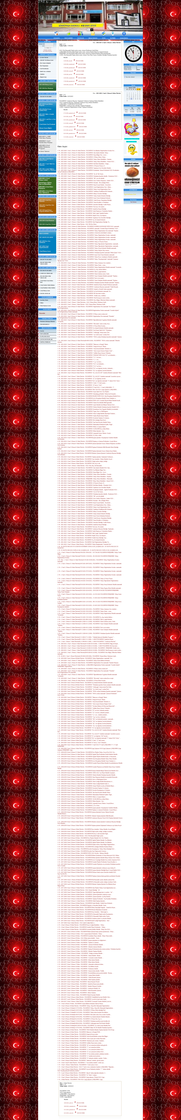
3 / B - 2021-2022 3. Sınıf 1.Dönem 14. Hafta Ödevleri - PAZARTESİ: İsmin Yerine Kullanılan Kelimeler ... (84, 516)
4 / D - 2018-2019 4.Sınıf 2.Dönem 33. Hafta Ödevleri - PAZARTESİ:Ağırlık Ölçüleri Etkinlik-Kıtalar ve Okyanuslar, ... (88, 756)
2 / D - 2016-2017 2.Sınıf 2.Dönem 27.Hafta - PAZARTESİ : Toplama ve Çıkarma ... (79, 942)
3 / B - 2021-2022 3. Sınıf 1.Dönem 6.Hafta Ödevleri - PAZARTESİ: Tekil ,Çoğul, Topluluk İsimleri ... (83, 533)
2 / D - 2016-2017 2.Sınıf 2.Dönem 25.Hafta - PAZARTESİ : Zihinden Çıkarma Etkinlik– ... (80, 947)
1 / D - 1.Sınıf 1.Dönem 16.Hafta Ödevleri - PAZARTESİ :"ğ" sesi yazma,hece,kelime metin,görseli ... (83, 1045)
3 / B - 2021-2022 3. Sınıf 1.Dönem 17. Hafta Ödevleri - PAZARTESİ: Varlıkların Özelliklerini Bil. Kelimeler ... (85, 509)
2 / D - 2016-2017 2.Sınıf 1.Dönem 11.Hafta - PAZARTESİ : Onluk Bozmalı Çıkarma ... (80, 977)
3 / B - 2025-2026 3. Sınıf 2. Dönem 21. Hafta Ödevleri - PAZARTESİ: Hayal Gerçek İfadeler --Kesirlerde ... (85, 185)
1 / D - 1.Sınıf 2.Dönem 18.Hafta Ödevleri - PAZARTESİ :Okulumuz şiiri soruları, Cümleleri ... (81, 1041)
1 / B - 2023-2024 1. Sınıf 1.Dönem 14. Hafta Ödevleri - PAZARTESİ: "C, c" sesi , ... (79, 359)
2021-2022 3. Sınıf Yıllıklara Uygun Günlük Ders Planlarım (47, 169)
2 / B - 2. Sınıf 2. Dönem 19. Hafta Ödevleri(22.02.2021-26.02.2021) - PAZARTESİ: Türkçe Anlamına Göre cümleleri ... (88, 609)
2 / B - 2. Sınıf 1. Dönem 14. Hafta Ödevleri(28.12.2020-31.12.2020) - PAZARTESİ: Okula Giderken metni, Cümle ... (87, 621)
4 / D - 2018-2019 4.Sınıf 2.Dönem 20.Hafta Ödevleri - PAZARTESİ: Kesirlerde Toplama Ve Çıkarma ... (84, 788)
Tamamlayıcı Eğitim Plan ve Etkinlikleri (45, 183)
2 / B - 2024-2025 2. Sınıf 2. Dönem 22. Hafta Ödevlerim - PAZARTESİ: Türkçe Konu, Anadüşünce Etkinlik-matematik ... (88, 257)
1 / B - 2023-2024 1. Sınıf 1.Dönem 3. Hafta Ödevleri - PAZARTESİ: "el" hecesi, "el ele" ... (80, 385)
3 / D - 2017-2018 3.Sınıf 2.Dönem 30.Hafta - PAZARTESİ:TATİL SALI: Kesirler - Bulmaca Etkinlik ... (84, 853)
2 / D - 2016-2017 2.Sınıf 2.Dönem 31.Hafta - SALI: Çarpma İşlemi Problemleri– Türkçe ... (80, 934)
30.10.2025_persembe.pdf (69, 119)
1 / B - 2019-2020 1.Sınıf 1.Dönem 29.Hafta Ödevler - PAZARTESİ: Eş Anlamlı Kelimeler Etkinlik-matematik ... (86, 682)
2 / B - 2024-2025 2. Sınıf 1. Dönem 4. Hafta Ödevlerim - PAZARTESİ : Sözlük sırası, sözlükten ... (82, 295)
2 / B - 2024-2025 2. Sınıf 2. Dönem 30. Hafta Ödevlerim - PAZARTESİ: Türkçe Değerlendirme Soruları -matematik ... (87, 239)
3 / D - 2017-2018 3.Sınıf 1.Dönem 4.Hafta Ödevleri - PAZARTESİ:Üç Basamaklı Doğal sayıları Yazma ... (84, 916)
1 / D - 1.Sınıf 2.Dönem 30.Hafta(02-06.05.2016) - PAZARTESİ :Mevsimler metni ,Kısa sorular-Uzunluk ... (84, 1014)
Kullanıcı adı (41, 44)
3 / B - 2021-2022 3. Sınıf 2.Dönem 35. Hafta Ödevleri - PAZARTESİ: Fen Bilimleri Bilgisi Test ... (82, 470)
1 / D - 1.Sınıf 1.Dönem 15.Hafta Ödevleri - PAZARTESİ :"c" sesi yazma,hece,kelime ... (79, 1047)
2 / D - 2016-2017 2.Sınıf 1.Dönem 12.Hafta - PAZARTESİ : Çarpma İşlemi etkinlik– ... (79, 975)
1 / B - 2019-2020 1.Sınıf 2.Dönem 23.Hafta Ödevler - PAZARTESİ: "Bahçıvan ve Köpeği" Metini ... (83, 697)
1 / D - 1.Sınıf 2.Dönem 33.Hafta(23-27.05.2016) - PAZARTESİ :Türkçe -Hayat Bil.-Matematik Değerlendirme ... (86, 1008)
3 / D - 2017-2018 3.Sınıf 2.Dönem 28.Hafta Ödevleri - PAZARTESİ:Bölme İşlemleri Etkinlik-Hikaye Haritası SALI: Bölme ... (89, 857)
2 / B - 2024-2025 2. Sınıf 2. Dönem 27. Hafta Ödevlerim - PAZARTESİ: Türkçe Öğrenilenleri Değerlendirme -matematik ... (88, 246)
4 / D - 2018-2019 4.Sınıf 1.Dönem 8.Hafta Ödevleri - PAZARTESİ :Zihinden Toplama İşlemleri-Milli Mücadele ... (86, 816)
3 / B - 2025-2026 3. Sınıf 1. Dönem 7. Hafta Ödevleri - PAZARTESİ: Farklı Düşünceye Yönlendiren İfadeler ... (85, 211)
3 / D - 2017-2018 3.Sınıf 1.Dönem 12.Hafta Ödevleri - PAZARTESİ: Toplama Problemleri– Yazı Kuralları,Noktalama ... (88, 899)
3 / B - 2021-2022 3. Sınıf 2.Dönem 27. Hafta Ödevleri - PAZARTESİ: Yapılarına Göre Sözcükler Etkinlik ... (85, 487)
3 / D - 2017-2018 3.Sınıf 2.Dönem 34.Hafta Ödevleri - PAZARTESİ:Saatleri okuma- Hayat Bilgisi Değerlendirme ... (87, 844)
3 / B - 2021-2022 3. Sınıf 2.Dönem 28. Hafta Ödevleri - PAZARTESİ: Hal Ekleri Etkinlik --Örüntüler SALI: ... (85, 485)
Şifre (43, 45)
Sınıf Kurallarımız (44, 68)
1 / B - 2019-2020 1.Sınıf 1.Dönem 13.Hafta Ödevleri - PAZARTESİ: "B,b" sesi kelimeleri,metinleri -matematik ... (86, 719)
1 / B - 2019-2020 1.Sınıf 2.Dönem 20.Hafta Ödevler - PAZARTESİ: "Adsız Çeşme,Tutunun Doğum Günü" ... (85, 704)
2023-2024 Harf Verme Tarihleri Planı (45, 109)
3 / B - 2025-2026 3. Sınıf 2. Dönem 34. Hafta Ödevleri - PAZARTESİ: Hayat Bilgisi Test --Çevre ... (83, 155)
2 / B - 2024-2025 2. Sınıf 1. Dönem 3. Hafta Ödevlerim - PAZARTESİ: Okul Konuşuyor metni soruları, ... (84, 298)
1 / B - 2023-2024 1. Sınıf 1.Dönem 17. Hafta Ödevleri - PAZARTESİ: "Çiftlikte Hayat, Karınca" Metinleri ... (85, 353)
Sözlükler (42, 74)
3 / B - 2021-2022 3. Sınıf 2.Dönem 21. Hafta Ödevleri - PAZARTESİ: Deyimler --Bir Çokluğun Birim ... (84, 500)
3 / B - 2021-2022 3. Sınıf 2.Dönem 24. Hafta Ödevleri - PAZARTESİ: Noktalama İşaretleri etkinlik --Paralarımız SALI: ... (88, 494)
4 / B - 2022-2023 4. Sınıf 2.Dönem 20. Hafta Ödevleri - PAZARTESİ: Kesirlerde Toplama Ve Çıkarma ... (84, 418)
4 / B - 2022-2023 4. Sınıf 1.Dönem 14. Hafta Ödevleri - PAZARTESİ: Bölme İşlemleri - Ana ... (81, 431)
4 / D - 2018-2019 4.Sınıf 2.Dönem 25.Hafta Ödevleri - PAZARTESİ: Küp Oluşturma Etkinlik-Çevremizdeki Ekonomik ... (88, 777)
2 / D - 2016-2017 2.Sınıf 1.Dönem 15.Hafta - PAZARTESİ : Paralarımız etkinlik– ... (79, 968)
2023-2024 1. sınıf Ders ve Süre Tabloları (47, 120)
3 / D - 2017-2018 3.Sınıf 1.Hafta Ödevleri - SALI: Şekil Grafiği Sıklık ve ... (77, 923)
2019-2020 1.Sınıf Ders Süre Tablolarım (46, 205)
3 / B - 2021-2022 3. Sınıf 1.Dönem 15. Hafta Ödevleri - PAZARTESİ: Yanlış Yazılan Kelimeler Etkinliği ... (84, 513)
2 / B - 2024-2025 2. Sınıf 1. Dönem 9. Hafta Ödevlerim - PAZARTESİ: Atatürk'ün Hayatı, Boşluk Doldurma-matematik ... (88, 284)
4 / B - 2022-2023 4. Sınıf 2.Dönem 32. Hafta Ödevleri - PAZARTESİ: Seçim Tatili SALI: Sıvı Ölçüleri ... (84, 391)
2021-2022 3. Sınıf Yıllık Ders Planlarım (47, 164)
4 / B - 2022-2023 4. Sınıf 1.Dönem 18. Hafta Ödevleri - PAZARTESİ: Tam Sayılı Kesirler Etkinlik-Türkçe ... (85, 422)
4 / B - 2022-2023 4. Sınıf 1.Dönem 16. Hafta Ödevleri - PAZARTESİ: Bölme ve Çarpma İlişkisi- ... (82, 426)
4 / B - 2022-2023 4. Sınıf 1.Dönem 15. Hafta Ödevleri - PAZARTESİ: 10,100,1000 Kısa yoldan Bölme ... (84, 429)
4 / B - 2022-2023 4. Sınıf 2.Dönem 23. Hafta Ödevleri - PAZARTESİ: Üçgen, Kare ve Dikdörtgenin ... (83, 411)
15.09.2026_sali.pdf (68, 60)
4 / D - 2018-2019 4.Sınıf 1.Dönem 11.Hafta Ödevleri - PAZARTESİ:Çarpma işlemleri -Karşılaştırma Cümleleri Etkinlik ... (88, 808)
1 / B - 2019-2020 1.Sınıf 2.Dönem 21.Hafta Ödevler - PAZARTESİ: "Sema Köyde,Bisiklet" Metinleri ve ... (84, 701)
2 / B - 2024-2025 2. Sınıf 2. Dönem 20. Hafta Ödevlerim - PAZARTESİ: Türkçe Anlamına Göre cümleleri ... (85, 263)
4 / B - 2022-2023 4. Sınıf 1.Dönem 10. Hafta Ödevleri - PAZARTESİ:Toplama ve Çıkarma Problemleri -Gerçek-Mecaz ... (88, 441)
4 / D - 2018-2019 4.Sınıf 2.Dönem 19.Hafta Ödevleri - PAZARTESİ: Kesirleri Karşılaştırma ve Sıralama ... (84, 790)
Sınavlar (42, 331)
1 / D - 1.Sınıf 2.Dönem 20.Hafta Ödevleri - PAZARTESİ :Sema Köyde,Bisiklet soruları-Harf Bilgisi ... (83, 1036)
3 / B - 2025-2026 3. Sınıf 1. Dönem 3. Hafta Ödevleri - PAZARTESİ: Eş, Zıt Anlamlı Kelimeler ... (82, 220)
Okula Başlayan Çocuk (45, 305)
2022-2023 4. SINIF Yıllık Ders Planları (45, 137)
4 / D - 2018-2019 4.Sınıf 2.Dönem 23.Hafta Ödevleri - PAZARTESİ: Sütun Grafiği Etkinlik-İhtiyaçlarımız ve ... (85, 781)
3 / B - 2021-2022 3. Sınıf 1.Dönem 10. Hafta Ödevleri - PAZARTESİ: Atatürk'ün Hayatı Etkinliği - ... (83, 524)
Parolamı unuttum (47, 50)
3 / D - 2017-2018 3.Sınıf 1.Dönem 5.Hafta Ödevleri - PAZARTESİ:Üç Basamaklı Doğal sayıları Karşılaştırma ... (86, 914)
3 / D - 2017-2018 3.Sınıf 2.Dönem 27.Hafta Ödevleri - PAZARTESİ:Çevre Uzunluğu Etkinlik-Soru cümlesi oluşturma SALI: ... (90, 860)
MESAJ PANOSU (93, 38)
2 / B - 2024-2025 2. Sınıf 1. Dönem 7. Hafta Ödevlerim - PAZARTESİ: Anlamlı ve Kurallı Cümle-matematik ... (85, 289)
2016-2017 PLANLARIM (45, 259)
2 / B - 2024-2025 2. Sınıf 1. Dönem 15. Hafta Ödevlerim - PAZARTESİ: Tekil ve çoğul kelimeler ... (82, 271)
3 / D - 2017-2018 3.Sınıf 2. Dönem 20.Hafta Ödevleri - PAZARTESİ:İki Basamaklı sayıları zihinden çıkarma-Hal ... (86, 879)
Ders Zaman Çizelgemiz (45, 63)
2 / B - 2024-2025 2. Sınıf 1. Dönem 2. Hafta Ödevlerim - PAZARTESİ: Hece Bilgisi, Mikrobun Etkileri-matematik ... (87, 300)
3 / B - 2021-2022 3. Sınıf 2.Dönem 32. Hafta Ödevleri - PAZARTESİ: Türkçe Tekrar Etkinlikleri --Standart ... (85, 476)
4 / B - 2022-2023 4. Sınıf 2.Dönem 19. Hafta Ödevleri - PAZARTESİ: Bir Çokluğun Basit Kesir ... (82, 420)
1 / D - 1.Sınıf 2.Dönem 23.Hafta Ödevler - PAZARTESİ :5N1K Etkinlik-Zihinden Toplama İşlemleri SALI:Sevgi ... (86, 1030)
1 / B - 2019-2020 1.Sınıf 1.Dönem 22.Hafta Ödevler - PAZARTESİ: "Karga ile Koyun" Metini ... (82, 699)
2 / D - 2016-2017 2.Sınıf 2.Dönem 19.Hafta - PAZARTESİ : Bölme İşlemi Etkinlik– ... (79, 960)
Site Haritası (133, 202)
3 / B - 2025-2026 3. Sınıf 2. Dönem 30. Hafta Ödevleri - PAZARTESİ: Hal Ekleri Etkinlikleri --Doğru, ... (84, 164)
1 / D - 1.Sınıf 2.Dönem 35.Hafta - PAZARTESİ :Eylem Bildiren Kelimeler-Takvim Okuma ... (81, 1003)
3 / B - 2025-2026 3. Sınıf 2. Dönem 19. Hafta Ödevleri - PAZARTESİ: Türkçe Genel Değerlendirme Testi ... (85, 189)
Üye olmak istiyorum (47, 51)
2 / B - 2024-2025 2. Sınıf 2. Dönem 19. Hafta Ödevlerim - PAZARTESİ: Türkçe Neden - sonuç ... (82, 265)
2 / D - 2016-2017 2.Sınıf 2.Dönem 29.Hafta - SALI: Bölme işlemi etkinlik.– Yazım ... (79, 938)
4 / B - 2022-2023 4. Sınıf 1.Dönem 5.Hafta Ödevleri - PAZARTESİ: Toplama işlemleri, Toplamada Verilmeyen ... (86, 457)
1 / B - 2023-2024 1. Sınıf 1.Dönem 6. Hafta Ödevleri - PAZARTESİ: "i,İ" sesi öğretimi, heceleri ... (82, 378)
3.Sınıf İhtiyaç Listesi (45, 251)
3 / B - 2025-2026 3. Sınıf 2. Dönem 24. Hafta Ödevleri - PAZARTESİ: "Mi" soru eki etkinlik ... (81, 178)
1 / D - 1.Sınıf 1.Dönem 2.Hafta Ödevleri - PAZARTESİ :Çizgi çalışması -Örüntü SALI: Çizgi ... (82, 1077)
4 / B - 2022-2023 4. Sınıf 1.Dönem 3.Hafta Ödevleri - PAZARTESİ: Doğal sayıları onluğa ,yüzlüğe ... (83, 461)
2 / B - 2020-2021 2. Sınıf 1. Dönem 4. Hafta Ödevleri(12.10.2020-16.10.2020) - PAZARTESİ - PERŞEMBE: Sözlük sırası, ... (89, 648)
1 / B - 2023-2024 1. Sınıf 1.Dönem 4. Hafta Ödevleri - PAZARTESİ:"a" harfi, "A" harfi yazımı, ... (82, 383)
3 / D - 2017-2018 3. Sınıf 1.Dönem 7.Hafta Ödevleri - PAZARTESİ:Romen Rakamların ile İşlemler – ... (83, 909)
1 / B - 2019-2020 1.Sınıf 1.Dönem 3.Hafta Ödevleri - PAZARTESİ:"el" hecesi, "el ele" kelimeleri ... (82, 742)
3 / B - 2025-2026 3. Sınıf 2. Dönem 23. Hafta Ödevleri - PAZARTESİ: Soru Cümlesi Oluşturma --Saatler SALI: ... (86, 180)
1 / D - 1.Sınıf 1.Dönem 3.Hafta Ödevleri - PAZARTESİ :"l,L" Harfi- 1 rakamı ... (78, 1075)
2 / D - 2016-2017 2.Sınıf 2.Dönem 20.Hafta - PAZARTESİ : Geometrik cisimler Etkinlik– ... (81, 958)
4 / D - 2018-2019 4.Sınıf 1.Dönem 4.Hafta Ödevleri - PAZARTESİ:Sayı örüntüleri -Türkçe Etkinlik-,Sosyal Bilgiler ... (87, 829)
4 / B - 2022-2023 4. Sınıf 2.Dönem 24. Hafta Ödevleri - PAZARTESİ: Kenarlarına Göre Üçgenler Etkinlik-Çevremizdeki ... (88, 409)
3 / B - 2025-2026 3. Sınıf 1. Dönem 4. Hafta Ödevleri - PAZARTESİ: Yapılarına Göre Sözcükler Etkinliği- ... (85, 217)
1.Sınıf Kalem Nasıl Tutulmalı (47, 124)
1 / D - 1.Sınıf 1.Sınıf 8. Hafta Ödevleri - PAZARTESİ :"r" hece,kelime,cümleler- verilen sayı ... (81, 1062)
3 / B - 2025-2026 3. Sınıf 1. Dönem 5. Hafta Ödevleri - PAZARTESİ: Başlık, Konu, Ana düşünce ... (83, 215)
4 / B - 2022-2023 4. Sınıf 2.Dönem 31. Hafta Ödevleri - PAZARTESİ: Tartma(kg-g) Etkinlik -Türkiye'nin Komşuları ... (87, 394)
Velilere (41, 302)
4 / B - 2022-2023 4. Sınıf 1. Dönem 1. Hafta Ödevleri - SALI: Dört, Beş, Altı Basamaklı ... (80, 465)
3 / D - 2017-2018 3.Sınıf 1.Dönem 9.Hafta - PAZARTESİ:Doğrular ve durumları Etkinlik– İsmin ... (82, 905)
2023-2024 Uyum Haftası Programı (46, 104)
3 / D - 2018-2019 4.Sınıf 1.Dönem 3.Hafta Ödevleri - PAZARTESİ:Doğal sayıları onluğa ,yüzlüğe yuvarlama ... (85, 831)
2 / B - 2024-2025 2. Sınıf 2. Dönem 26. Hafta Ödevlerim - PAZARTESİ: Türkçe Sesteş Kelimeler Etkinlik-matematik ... (87, 248)
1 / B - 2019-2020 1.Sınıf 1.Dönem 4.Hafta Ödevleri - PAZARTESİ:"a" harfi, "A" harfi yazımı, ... (82, 740)
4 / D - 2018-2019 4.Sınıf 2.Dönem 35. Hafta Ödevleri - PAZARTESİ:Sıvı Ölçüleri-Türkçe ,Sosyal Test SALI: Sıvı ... (87, 752)
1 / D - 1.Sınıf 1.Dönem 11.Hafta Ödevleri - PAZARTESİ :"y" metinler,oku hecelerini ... (79, 1056)
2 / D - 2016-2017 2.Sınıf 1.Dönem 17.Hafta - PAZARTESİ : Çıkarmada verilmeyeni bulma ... (81, 964)
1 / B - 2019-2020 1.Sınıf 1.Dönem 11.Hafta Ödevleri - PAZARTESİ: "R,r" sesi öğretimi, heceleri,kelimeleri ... (85, 723)
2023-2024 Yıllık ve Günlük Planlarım (46, 114)
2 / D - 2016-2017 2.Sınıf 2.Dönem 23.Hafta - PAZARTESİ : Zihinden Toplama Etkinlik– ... (80, 951)
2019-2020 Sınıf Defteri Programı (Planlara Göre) (46, 210)
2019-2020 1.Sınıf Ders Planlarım (45, 200)
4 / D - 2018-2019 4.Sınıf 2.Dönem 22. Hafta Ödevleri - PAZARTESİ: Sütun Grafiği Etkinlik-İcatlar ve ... (84, 783)
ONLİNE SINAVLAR (45, 293)
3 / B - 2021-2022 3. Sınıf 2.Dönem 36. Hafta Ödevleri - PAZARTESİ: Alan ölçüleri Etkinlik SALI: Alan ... (84, 468)
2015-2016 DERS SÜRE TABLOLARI (45, 277)
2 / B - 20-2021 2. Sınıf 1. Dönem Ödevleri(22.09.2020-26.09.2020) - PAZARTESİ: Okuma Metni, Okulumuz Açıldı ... (87, 656)
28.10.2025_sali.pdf (68, 116)
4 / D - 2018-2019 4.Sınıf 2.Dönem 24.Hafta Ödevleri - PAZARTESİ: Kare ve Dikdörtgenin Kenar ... (83, 779)
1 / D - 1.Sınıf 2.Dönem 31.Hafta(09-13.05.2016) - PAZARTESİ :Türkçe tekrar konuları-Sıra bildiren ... (83, 1012)
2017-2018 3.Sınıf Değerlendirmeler (43, 246)
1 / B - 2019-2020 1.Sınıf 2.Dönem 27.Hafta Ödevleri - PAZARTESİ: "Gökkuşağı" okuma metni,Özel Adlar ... (85, 687)
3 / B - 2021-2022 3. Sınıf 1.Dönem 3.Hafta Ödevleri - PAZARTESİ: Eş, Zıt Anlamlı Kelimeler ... (82, 540)
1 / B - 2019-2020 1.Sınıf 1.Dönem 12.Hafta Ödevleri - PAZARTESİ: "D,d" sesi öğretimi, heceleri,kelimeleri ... (85, 721)
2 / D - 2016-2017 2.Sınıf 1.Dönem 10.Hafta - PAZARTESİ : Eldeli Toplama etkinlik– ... (79, 979)
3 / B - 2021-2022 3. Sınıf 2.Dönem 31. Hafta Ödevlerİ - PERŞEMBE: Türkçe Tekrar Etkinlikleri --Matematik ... (85, 479)
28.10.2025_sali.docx (68, 130)
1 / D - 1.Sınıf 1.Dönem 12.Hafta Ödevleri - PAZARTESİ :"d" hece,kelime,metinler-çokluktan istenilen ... (84, 1054)
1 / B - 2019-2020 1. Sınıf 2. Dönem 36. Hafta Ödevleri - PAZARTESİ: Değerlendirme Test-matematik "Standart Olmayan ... (89, 663)
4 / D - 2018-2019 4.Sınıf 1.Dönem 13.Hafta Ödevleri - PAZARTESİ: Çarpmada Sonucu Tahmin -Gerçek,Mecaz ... (86, 803)
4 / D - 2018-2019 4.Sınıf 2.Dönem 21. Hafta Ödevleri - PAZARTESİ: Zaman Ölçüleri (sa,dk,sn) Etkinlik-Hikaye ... (86, 786)
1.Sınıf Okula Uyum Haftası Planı (46, 281)
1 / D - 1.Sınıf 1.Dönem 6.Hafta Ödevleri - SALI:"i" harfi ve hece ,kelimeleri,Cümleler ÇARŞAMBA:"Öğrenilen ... (86, 1067)
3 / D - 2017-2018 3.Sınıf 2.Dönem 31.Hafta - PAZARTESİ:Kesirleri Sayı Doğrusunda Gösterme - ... (83, 851)
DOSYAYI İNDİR (79, 60)
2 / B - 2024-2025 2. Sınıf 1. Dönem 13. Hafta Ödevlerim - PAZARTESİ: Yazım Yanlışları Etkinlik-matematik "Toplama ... (88, 276)
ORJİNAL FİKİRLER (45, 342)
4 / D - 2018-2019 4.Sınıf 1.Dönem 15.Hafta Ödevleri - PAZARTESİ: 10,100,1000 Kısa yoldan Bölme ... (84, 799)
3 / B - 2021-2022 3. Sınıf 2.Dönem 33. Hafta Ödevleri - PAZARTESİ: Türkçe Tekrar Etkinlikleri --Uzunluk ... (85, 474)
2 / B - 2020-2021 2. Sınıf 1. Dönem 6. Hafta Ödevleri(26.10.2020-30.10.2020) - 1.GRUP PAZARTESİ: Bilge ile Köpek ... (88, 643)
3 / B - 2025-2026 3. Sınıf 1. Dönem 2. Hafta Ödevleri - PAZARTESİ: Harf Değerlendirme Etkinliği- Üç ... (84, 222)
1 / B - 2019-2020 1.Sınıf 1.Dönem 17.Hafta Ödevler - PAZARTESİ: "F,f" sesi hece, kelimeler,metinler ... (84, 710)
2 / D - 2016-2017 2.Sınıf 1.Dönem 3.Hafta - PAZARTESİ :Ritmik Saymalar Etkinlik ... (79, 995)
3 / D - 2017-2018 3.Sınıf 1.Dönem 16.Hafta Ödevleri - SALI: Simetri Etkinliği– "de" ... (79, 890)
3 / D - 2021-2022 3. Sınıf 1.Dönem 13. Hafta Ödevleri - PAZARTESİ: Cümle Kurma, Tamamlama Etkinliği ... (85, 518)
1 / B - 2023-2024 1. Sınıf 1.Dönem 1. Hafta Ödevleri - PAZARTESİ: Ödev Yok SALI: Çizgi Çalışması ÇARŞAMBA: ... (88, 389)
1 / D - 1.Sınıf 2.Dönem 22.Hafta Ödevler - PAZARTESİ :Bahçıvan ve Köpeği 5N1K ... (79, 1032)
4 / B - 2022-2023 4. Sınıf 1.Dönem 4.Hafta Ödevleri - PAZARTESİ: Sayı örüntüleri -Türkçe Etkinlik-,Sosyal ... (85, 459)
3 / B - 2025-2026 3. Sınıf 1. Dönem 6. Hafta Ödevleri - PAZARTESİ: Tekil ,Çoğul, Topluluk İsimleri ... (83, 213)
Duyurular (42, 313)
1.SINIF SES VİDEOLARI (46, 273)
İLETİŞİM (112, 38)
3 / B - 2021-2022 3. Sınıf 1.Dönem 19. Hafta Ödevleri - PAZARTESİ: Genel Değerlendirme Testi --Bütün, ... (85, 505)
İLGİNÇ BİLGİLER (45, 336)
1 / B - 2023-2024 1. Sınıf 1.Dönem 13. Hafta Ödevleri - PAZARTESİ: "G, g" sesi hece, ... (80, 362)
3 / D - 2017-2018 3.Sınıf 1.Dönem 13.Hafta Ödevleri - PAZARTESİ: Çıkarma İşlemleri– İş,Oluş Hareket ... (84, 896)
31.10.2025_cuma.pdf (68, 123)
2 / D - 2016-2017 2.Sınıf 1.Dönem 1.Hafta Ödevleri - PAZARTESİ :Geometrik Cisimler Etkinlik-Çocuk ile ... (85, 1001)
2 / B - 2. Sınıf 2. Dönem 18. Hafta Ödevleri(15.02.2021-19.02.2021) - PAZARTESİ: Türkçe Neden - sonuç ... (85, 611)
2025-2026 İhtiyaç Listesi (46, 84)
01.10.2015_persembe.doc (69, 1109)
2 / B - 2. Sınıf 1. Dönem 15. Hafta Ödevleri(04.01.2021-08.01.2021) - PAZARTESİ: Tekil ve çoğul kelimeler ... (85, 619)
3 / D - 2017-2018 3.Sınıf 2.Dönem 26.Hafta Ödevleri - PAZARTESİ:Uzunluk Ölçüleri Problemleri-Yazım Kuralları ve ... (88, 862)
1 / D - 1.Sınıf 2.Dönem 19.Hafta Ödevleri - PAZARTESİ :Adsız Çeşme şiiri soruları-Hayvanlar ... (82, 1038)
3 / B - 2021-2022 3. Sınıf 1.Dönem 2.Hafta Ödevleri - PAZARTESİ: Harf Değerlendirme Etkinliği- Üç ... (84, 542)
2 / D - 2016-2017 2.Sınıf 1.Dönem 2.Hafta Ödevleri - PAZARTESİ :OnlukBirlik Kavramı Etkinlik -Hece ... (84, 997)
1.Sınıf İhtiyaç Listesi (45, 290)
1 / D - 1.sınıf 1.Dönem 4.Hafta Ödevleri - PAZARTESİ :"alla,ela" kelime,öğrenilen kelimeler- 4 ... (82, 1073)
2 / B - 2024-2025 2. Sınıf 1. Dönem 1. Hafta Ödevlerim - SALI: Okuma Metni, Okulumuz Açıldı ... (82, 302)
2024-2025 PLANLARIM (45, 96)
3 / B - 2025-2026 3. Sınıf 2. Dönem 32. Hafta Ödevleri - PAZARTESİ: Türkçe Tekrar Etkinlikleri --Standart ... (85, 159)
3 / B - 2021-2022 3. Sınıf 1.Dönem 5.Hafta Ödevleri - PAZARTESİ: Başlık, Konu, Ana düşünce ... (82, 535)
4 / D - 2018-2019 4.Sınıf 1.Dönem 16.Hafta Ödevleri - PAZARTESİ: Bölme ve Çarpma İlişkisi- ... (82, 797)
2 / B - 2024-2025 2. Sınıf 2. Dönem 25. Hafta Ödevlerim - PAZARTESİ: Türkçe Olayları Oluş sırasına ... (84, 250)
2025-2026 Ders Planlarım (46, 88)
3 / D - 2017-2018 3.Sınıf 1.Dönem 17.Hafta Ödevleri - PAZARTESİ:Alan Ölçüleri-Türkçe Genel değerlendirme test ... (87, 888)
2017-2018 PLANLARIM (46, 237)
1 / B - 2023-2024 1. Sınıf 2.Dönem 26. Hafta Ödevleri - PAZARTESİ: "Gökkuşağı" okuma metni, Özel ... (84, 332)
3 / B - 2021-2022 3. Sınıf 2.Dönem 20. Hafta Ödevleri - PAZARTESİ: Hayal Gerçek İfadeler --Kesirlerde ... (85, 503)
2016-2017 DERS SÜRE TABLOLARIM (45, 263)
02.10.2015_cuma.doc (68, 1113)
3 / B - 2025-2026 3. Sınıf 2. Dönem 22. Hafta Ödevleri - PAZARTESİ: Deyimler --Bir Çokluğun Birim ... (84, 182)
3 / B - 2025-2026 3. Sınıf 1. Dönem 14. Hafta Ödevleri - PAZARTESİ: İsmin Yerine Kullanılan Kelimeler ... (85, 198)
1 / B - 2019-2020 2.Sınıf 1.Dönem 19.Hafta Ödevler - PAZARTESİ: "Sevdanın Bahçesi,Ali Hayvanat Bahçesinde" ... (87, 706)
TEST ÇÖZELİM (44, 333)
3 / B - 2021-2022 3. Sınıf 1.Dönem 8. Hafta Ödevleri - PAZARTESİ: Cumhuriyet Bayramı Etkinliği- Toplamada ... (86, 529)
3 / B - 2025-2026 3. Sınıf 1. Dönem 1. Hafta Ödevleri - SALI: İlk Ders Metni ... (78, 224)
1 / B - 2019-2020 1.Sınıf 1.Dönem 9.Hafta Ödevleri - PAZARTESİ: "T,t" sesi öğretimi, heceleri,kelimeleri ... (85, 728)
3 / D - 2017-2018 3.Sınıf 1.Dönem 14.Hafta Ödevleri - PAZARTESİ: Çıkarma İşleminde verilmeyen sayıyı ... (85, 894)
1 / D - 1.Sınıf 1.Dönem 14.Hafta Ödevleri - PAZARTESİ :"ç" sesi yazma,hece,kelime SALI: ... (81, 1049)
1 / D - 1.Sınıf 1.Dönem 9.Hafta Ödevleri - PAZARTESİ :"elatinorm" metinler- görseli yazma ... (81, 1060)
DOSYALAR (80, 38)
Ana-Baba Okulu (44, 300)
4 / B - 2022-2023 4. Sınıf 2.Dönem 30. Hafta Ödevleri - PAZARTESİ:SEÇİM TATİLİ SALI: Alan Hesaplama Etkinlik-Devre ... (90, 396)
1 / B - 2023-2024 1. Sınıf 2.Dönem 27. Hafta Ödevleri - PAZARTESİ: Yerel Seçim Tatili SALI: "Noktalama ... (85, 330)
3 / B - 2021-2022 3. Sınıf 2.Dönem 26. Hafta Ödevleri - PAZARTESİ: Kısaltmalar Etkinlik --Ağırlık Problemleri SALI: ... (88, 489)
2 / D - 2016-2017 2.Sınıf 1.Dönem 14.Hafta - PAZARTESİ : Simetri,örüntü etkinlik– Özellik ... (81, 971)
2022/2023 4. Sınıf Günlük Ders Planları (45, 141)
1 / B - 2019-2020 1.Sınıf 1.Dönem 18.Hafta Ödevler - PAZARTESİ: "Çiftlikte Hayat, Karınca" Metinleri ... (84, 708)
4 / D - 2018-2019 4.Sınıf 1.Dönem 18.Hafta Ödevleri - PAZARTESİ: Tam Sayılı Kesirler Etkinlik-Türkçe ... (84, 792)
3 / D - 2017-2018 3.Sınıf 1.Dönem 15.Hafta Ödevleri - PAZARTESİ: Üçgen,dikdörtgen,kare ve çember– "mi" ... (86, 892)
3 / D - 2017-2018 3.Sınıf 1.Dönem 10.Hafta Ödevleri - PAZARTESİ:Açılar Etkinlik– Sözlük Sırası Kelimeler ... (85, 903)
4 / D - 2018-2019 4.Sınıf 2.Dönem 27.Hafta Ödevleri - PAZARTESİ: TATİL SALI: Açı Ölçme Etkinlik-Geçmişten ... (87, 773)
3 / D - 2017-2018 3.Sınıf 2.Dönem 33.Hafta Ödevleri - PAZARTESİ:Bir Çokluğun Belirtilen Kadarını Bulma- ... (86, 846)
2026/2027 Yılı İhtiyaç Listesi (46, 60)
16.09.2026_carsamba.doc (69, 77)
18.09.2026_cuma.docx (68, 84)
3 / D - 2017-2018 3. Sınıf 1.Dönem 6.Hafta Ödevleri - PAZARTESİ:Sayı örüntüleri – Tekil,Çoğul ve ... (83, 912)
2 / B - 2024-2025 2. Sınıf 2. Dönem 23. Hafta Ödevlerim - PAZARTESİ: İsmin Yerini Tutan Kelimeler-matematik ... (87, 255)
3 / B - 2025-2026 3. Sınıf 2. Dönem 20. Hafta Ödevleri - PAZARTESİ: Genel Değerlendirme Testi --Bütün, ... (85, 187)
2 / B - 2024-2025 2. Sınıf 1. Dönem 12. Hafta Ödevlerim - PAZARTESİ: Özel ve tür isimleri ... (81, 278)
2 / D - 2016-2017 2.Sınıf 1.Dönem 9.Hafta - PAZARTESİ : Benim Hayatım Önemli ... (79, 982)
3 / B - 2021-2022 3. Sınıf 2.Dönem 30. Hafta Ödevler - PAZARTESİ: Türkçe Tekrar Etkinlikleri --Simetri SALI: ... (86, 481)
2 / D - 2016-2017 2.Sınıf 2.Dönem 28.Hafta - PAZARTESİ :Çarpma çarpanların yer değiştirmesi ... (82, 940)
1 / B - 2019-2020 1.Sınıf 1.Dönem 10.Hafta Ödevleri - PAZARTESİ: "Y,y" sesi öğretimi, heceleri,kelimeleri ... (85, 726)
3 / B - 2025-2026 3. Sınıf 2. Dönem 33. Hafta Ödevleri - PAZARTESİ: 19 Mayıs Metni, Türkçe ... (82, 157)
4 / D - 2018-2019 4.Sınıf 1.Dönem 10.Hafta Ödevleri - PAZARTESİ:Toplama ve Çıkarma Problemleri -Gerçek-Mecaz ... (88, 810)
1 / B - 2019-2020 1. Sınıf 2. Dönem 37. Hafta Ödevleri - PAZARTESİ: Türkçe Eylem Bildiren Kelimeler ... (84, 660)
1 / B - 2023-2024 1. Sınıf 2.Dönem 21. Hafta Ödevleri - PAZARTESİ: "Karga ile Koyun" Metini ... (82, 346)
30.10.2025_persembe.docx (69, 133)
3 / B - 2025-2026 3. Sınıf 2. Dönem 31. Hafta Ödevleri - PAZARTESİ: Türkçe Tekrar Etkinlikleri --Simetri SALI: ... (87, 161)
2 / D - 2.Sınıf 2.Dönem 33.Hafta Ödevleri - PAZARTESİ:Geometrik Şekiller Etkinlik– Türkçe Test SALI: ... (84, 929)
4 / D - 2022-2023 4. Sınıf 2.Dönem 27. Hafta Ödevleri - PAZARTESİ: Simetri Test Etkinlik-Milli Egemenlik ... (85, 402)
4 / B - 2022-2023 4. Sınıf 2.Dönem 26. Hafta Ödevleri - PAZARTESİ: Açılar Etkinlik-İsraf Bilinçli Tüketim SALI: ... (87, 405)
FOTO (103, 38)
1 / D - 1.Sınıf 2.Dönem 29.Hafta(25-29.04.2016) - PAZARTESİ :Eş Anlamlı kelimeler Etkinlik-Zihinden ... (84, 1017)
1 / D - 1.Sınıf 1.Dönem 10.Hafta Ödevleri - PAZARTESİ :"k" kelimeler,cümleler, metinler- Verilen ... (83, 1058)
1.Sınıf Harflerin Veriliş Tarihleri (47, 287)
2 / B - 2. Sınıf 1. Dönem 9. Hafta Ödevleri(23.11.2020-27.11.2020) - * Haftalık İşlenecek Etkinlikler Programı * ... (86, 637)
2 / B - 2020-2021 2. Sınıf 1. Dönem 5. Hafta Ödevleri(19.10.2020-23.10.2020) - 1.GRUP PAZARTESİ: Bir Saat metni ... (88, 646)
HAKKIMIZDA (124, 38)
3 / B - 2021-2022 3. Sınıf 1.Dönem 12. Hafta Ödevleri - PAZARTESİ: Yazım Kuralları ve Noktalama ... (83, 520)
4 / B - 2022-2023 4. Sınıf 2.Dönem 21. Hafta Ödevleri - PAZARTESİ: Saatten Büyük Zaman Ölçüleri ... (84, 416)
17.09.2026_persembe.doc (69, 81)
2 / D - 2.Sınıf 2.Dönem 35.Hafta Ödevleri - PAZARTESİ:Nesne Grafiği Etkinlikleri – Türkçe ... (81, 925)
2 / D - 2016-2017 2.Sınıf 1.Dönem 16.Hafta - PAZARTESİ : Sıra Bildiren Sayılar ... (79, 966)
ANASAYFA (57, 38)
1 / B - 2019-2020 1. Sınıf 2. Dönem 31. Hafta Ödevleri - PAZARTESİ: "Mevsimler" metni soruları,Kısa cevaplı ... (86, 678)
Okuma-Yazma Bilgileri (45, 128)
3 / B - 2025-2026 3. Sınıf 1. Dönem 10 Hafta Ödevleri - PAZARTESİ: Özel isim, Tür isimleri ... (81, 207)
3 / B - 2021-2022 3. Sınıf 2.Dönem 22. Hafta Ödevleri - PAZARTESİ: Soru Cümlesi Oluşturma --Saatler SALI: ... (86, 498)
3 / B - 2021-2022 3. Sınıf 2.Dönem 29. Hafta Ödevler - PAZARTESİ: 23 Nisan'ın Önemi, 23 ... (81, 483)
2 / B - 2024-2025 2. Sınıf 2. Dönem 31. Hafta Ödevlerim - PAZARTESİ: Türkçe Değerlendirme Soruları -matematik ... (87, 237)
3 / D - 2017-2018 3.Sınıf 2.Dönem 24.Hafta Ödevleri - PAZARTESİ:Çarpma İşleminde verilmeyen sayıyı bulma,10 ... (87, 868)
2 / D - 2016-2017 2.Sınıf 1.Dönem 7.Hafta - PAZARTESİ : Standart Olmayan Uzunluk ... (80, 986)
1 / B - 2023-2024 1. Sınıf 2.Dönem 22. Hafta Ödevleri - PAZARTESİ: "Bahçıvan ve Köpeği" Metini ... (83, 344)
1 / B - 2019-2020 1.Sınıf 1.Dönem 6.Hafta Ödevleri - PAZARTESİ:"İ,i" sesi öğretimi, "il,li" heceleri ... (83, 736)
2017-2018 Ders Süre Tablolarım (44, 241)
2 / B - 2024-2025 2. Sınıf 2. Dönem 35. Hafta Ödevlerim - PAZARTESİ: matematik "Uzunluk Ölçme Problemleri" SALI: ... (88, 228)
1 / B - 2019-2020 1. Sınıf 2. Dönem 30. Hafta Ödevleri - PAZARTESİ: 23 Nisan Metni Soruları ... (82, 680)
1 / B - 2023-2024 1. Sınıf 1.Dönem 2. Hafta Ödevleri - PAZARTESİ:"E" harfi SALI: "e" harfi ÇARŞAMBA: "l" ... (86, 387)
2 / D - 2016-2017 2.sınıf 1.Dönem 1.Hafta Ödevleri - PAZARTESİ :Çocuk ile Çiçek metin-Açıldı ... (82, 999)
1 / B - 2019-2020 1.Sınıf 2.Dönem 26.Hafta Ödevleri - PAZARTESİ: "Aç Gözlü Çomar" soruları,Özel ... (84, 689)
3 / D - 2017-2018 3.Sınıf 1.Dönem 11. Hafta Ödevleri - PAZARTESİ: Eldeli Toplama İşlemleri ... (82, 901)
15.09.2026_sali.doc (68, 74)
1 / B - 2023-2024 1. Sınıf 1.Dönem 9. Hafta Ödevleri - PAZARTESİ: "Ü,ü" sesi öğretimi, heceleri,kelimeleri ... (85, 370)
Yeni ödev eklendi (130, 77)
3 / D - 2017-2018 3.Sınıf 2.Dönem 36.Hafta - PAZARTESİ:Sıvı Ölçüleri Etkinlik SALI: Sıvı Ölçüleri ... (83, 838)
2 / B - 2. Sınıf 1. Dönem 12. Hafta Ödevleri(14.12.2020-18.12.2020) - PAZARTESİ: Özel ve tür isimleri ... (84, 627)
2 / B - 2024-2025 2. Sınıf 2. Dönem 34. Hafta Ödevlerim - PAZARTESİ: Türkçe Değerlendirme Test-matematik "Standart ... (88, 231)
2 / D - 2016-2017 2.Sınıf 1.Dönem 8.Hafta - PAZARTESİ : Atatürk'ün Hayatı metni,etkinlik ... (81, 984)
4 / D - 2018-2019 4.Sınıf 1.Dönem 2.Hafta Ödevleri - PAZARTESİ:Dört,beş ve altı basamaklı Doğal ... (83, 833)
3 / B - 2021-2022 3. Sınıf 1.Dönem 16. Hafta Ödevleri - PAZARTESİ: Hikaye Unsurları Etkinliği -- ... (83, 511)
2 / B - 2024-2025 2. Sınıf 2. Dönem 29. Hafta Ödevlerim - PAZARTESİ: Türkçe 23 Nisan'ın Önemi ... (83, 241)
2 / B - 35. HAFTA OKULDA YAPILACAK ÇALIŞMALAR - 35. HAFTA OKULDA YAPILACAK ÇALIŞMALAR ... (88, 550)
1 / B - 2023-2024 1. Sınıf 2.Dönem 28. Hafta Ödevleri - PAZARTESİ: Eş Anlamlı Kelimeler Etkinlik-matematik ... (86, 328)
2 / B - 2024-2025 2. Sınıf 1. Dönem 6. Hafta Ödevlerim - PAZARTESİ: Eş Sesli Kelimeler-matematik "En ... (85, 291)
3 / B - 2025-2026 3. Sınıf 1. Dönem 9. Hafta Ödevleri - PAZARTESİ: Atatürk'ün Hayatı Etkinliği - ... (83, 209)
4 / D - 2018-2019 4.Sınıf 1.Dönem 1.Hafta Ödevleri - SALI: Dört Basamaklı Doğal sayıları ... (81, 836)
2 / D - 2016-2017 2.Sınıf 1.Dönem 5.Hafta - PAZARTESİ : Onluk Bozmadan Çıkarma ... (80, 990)
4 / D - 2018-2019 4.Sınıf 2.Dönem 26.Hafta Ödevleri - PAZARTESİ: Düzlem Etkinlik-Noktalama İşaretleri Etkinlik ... (87, 775)
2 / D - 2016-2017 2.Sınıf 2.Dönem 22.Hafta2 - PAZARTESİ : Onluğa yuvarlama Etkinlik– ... (81, 953)
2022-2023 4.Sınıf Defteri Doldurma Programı (44, 147)
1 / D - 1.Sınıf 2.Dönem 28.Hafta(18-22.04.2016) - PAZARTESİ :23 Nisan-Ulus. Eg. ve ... (80, 1019)
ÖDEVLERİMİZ (68, 38)
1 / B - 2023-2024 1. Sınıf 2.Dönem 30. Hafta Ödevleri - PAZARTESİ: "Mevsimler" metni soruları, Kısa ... (84, 323)
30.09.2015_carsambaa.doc (69, 1106)
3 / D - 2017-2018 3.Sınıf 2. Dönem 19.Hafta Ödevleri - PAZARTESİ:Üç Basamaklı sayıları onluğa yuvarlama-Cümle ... (87, 882)
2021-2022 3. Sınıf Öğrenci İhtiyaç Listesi (46, 159)
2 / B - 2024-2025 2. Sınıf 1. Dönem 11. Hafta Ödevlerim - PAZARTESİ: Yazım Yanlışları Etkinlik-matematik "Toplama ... (88, 280)
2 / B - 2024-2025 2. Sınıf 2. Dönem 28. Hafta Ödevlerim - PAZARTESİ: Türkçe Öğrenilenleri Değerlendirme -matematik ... (88, 244)
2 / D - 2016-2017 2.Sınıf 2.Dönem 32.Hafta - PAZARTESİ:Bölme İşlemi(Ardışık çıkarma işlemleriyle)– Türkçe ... (86, 931)
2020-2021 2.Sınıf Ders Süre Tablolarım (46, 191)
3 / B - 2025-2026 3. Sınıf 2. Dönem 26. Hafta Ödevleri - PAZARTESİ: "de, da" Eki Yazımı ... (81, 174)
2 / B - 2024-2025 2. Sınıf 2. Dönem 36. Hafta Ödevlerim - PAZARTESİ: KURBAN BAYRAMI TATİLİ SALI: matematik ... (89, 226)
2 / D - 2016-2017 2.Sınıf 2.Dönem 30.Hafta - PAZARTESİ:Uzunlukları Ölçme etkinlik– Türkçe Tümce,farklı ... (85, 936)
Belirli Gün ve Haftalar (45, 71)
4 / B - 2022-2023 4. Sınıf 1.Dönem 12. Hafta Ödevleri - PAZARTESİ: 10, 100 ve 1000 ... (80, 435)
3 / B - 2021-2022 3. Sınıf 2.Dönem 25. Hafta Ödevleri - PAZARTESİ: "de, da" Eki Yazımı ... (81, 492)
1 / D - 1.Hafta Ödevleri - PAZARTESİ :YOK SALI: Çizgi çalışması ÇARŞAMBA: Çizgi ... (81, 1079)
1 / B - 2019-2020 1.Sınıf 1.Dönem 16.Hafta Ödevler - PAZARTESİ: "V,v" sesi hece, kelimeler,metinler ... (84, 712)
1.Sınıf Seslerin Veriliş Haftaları (47, 285)
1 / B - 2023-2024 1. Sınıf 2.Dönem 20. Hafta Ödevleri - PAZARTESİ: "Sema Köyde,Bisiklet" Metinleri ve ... (85, 348)
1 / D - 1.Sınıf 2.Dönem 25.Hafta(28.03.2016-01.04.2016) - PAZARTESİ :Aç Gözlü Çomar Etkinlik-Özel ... (84, 1025)
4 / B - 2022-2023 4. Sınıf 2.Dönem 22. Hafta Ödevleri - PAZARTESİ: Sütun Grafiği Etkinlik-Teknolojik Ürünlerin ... (87, 413)
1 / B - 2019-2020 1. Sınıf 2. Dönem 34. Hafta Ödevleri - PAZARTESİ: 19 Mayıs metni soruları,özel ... (83, 668)
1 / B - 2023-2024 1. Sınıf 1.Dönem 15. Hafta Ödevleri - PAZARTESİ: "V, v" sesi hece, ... (80, 357)
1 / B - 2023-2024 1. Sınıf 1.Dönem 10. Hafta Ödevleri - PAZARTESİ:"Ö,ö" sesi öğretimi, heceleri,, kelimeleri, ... (86, 368)
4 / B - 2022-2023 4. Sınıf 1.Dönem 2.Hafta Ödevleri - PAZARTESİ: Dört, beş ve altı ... (79, 463)
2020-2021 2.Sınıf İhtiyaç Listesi (44, 179)
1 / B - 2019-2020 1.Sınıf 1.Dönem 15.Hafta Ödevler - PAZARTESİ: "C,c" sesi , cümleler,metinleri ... (83, 715)
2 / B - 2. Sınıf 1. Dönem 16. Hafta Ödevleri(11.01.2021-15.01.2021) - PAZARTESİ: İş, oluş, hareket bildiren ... (85, 617)
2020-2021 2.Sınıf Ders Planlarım (46, 187)
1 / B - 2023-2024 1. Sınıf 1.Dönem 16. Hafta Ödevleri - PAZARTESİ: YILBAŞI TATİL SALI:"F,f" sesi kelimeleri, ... (87, 355)
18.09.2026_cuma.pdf (68, 71)
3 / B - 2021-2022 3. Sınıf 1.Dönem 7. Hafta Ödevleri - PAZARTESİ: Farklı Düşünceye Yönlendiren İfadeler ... (85, 531)
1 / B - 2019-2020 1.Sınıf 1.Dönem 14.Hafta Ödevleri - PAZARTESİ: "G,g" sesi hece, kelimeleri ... (82, 717)
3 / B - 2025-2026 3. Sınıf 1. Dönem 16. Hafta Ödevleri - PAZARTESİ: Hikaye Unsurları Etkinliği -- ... (83, 193)
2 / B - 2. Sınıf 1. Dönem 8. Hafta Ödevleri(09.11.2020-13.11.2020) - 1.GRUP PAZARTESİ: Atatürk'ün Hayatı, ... (86, 639)
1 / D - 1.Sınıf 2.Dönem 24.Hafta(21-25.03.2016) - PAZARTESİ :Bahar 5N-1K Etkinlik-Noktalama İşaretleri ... (85, 1027)
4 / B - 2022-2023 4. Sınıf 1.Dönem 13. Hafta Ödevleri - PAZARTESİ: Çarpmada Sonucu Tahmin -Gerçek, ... (85, 433)
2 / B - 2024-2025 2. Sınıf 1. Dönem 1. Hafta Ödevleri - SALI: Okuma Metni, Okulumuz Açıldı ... (82, 304)
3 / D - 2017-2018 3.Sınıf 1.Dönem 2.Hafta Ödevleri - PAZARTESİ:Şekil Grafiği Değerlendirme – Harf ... (84, 920)
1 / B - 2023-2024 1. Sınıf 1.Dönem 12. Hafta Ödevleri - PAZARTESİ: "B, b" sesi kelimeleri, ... (81, 364)
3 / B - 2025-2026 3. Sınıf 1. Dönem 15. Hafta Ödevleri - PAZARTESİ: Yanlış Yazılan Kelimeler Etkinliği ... (84, 196)
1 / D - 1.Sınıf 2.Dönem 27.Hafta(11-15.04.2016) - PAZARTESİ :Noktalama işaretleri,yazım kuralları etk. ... (84, 1021)
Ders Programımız (44, 65)
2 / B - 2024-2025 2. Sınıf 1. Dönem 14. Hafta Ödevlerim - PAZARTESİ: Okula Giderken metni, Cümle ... (84, 274)
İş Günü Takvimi (44, 57)
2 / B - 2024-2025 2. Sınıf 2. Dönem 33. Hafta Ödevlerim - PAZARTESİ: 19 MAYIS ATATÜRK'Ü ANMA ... (85, 233)
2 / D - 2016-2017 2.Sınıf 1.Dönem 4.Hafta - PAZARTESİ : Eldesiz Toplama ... (77, 992)
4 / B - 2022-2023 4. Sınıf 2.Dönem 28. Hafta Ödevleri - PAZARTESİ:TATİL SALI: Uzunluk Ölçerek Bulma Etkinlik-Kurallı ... (89, 400)
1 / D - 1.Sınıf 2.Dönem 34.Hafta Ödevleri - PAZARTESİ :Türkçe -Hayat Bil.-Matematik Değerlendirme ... (84, 1006)
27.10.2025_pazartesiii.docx (69, 126)
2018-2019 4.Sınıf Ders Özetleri (47, 224)
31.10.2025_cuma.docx (68, 136)
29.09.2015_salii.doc (68, 1102)
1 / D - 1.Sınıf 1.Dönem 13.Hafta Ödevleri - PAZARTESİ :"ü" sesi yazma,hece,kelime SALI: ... (81, 1051)
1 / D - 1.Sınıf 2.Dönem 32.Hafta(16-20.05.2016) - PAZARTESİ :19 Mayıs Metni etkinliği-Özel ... (82, 1010)
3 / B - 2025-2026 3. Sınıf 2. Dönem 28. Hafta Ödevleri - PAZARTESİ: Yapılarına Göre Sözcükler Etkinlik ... (85, 168)
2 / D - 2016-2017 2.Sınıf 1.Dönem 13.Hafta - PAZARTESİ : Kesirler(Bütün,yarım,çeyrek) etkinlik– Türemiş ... (85, 973)
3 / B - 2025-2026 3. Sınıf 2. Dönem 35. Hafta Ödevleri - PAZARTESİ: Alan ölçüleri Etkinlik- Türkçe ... (83, 153)
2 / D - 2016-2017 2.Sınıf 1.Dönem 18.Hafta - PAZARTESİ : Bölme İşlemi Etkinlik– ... (79, 962)
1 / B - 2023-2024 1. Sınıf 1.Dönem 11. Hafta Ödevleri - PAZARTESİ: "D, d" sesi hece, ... (80, 366)
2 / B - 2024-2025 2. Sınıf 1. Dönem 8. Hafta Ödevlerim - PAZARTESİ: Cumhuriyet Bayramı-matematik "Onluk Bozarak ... (88, 287)
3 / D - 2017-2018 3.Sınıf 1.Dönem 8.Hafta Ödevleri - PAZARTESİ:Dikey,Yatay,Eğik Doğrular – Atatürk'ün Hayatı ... (87, 907)
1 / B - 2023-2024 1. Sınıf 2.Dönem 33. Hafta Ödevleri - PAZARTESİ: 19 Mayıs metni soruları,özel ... (83, 314)
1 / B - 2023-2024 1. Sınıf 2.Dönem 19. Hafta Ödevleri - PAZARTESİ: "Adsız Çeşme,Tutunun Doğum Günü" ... (86, 351)
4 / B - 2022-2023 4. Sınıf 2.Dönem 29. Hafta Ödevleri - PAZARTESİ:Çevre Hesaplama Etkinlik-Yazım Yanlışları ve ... (87, 398)
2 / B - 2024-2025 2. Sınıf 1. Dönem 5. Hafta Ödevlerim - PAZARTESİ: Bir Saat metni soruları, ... (82, 293)
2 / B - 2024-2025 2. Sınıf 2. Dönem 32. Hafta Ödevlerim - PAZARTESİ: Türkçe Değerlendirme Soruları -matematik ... (87, 235)
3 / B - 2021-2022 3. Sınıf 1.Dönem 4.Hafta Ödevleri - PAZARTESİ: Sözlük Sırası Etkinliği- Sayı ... (82, 538)
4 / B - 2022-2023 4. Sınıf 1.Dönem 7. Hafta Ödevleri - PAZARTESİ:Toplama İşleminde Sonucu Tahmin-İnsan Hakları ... (88, 451)
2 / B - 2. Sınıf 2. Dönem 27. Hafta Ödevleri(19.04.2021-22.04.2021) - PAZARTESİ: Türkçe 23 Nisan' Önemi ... (86, 578)
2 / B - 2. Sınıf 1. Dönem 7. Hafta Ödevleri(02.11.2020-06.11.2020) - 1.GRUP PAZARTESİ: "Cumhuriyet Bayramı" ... (87, 641)
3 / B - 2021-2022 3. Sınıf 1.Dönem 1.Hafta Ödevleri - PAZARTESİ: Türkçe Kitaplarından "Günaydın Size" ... (85, 544)
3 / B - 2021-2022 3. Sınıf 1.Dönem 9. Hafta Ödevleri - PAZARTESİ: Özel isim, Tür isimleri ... (81, 527)
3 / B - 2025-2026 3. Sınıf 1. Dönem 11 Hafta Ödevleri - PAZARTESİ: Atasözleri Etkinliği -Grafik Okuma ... (85, 204)
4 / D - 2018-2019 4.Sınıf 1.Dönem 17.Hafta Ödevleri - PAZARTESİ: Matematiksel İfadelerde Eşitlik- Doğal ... (85, 794)
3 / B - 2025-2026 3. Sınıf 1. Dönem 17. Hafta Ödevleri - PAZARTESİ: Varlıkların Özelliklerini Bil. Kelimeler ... (86, 191)
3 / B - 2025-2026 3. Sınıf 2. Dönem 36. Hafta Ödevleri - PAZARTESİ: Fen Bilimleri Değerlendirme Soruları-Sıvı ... (87, 150)
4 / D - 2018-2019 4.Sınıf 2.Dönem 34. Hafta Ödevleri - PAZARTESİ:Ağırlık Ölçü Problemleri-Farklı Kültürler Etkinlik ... (88, 754)
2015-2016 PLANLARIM (45, 270)
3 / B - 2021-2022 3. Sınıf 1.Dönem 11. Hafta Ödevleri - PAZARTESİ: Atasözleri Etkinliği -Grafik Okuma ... (85, 522)
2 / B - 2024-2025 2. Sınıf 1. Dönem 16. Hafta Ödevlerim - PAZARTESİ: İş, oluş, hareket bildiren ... (83, 269)
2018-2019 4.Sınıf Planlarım (46, 220)
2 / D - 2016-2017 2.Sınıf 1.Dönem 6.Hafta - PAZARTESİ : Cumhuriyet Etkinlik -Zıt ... (79, 988)
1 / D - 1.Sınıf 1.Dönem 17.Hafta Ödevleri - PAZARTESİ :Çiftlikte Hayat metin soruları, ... (80, 1043)
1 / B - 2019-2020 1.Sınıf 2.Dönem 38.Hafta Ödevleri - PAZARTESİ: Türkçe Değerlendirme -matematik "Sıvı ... (85, 658)
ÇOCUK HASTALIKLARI (46, 339)
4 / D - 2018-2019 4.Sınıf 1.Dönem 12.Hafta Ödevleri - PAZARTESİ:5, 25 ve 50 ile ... (79, 805)
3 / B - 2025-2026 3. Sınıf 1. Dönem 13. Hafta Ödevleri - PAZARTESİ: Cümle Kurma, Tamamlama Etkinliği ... (85, 200)
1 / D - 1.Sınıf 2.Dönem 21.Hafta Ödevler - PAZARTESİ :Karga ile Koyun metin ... (78, 1034)
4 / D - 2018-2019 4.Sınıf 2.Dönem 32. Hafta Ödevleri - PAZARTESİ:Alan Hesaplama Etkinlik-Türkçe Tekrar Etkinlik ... (88, 759)
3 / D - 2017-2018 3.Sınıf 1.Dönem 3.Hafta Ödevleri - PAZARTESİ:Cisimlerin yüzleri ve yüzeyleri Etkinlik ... (85, 918)
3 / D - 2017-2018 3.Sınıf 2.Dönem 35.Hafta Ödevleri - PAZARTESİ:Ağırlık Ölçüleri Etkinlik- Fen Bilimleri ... (85, 840)
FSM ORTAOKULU (44, 324)
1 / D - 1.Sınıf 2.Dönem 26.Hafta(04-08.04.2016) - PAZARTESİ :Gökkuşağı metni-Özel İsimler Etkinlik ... (84, 1023)
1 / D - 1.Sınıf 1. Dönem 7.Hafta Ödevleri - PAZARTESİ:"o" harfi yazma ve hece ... (78, 1065)
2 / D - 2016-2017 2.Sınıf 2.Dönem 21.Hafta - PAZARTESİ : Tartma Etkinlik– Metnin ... (80, 955)
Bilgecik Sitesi (43, 77)
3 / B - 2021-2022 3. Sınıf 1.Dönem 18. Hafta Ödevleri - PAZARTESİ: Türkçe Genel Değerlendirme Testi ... (84, 507)
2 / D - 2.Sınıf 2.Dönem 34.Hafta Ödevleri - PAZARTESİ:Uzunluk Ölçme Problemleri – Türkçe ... (82, 927)
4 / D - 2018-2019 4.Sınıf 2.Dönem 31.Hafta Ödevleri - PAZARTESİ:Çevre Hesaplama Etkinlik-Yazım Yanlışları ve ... (87, 761)
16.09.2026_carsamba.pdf (69, 64)
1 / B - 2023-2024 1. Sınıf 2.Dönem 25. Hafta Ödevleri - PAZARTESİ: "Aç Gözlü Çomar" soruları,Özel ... (84, 334)
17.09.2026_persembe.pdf (69, 67)
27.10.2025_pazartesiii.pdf (69, 113)
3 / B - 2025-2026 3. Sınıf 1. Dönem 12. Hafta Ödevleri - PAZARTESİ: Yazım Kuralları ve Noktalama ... (84, 202)
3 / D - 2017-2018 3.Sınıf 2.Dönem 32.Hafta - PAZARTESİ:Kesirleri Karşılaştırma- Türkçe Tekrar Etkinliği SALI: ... (87, 849)
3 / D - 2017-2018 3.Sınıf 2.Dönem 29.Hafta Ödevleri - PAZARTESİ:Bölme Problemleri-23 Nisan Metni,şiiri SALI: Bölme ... (89, 855)
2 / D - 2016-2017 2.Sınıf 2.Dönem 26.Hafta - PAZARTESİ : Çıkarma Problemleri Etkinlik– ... (81, 944)
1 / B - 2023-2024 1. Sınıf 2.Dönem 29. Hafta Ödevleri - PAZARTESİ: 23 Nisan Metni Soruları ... (82, 326)
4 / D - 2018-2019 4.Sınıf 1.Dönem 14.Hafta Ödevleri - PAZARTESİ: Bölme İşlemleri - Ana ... (81, 801)
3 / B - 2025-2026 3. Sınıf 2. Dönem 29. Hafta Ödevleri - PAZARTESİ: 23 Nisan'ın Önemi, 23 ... (82, 166)
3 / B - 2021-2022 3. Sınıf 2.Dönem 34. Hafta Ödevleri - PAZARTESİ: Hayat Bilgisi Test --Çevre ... (82, 472)
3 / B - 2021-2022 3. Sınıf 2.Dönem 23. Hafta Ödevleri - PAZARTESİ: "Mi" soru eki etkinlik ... (81, 496)
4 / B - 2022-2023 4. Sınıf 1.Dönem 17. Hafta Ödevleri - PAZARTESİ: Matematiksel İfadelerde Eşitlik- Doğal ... (85, 424)
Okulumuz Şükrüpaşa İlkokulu (47, 321)
